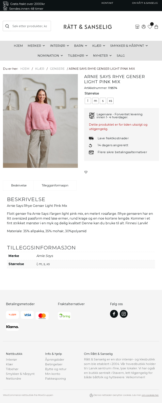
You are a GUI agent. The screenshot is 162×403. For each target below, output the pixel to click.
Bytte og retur (55, 369)
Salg (121, 55)
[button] (86, 172)
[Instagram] (124, 314)
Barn (78, 46)
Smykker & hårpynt (127, 46)
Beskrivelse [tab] (19, 185)
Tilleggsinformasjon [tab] (55, 185)
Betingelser (53, 364)
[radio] (88, 101)
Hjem (18, 46)
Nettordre (13, 378)
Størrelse (92, 93)
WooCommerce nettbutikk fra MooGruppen (28, 394)
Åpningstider (54, 359)
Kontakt (107, 2)
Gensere (57, 69)
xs (48, 264)
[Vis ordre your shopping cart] (156, 23)
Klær (96, 46)
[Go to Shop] (137, 23)
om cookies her (150, 394)
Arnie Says (45, 256)
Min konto (52, 374)
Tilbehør (76, 55)
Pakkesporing (55, 378)
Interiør (57, 46)
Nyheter (100, 55)
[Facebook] (114, 314)
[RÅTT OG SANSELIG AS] (88, 26)
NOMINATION (48, 55)
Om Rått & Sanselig (145, 2)
